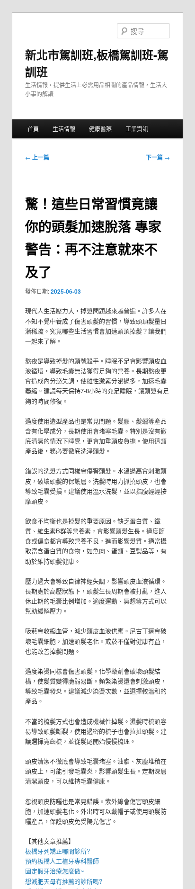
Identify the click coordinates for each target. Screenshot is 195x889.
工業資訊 (136, 129)
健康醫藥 (100, 129)
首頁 (33, 129)
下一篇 (158, 157)
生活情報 (64, 129)
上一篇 (37, 157)
